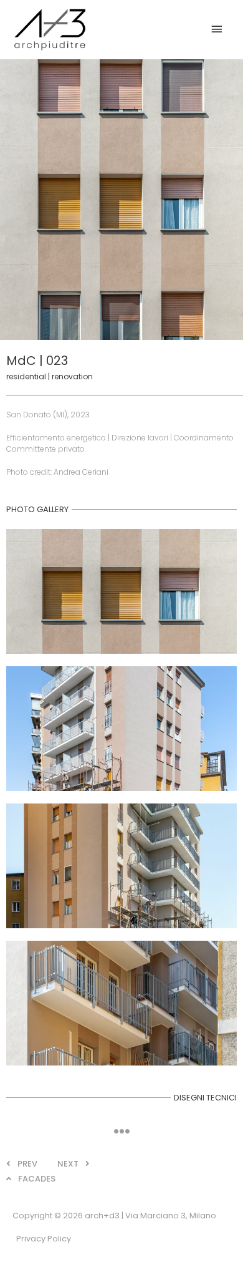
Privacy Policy (43, 1238)
